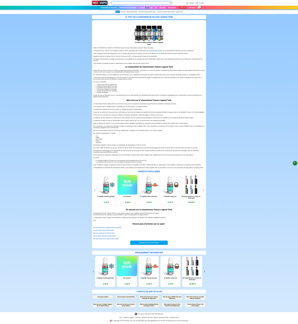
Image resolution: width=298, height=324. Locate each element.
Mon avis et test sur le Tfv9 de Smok (104, 233)
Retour (118, 12)
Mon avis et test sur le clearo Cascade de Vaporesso (149, 297)
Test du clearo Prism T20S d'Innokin (103, 230)
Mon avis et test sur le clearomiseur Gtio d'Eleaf (107, 227)
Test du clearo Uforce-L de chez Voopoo (195, 304)
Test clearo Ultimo (102, 297)
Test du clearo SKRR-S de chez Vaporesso (172, 297)
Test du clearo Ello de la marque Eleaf (104, 236)
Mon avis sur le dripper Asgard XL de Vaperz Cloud (102, 304)
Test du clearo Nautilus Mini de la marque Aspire (149, 304)
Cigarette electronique (128, 7)
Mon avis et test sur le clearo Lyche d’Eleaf (126, 304)
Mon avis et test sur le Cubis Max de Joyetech (195, 297)
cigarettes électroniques (156, 50)
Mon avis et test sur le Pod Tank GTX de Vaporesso (172, 304)
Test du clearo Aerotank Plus (126, 297)
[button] (295, 163)
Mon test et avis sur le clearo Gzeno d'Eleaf (106, 238)
